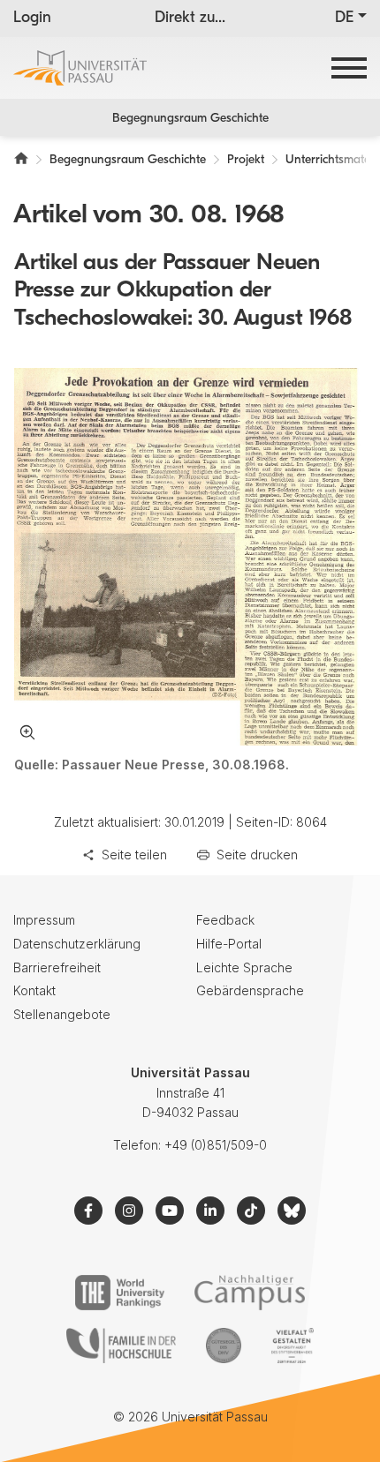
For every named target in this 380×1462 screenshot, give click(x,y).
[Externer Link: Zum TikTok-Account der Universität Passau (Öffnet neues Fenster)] (251, 1210)
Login (32, 18)
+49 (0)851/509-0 (215, 1144)
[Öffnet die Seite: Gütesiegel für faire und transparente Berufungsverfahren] (223, 1345)
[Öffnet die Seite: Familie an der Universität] (121, 1345)
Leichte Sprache (244, 967)
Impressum (44, 919)
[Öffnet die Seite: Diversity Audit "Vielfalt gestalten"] (292, 1345)
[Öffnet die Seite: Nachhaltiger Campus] (249, 1292)
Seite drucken (257, 854)
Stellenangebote (61, 1014)
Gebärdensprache (250, 990)
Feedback (225, 919)
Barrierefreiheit (57, 967)
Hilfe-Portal (229, 943)
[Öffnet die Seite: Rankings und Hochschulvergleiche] (119, 1292)
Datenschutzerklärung (77, 943)
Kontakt (34, 990)
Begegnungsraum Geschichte (190, 118)
